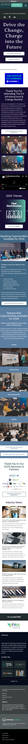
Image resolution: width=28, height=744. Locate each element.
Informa (4, 693)
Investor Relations (7, 697)
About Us (4, 695)
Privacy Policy (5, 735)
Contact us (14, 681)
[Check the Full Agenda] (14, 211)
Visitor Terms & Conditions (8, 739)
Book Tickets (16, 5)
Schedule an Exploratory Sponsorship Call (14, 454)
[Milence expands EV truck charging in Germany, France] (14, 598)
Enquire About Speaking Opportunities (14, 303)
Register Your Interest (14, 59)
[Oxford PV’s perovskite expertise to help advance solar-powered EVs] (14, 519)
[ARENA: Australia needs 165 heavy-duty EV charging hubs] (14, 573)
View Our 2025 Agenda (14, 226)
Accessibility (5, 733)
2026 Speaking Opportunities (14, 53)
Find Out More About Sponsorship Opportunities (14, 131)
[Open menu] (26, 5)
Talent (3, 699)
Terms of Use (5, 737)
